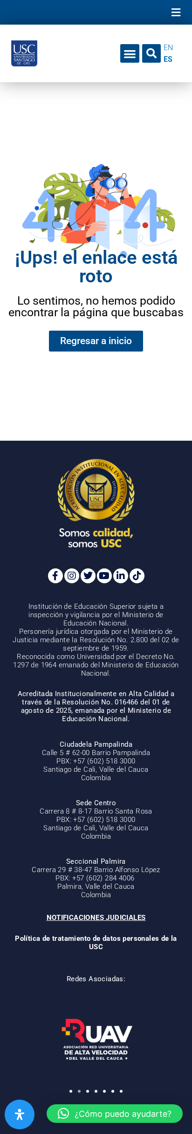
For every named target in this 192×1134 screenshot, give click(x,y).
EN (168, 47)
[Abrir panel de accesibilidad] (19, 1114)
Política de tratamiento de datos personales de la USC (96, 942)
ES (168, 59)
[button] (176, 12)
